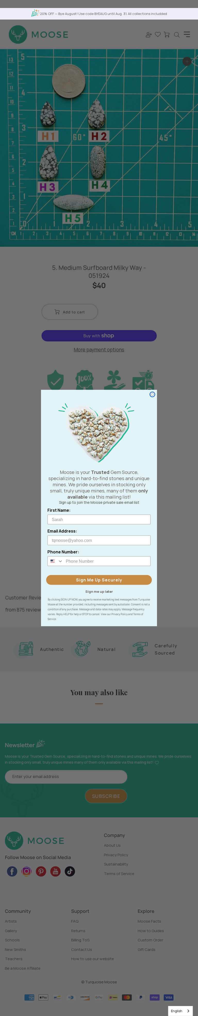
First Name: (59, 510)
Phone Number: (63, 552)
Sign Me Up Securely (99, 580)
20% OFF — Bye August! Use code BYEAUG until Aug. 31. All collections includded (103, 13)
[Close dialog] (152, 394)
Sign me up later (99, 591)
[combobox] (180, 1011)
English (176, 1011)
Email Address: (62, 531)
